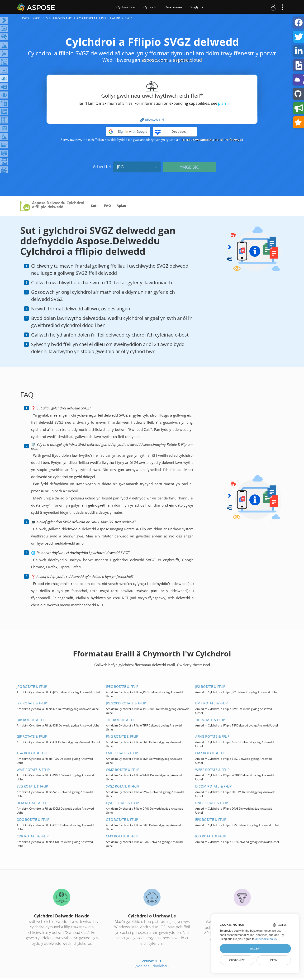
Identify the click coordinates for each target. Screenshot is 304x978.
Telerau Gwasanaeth (196, 140)
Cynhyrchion (125, 7)
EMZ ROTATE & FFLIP (211, 753)
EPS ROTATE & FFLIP (210, 819)
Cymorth (149, 7)
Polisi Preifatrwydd (229, 140)
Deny (273, 960)
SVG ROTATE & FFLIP (32, 786)
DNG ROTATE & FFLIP (211, 803)
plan (222, 103)
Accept (255, 948)
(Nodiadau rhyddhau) (152, 966)
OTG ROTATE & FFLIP (122, 819)
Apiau (121, 205)
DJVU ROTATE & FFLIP (122, 803)
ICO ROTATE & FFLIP (210, 836)
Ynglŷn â (196, 7)
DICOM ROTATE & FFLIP (213, 786)
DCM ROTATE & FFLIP (33, 803)
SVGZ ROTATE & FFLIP (122, 786)
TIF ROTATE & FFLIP (210, 719)
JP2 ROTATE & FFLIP (210, 686)
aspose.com (154, 60)
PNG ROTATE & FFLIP (122, 736)
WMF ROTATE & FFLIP (33, 769)
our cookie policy (266, 939)
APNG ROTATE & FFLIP (212, 736)
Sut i (94, 205)
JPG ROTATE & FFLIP (32, 686)
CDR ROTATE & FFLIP (32, 836)
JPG (120, 167)
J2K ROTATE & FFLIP (32, 703)
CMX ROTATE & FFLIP (122, 836)
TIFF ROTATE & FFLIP (121, 719)
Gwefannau (173, 7)
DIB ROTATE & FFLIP (32, 719)
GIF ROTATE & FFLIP (32, 736)
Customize (237, 960)
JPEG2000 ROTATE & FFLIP (126, 703)
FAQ (107, 205)
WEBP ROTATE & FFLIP (212, 769)
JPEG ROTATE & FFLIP (122, 686)
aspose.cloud (187, 60)
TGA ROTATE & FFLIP (32, 753)
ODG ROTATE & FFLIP (33, 819)
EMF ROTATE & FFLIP (122, 753)
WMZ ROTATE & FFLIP (122, 769)
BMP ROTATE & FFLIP (211, 703)
